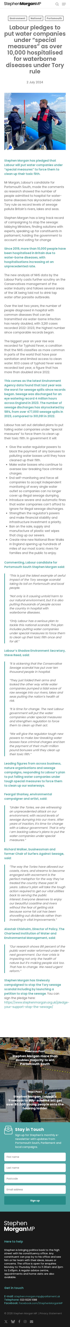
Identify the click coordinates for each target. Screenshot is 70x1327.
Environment (17, 18)
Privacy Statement (51, 1313)
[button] (64, 4)
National (36, 18)
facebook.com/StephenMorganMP (41, 1303)
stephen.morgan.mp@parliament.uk (37, 1296)
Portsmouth (54, 18)
